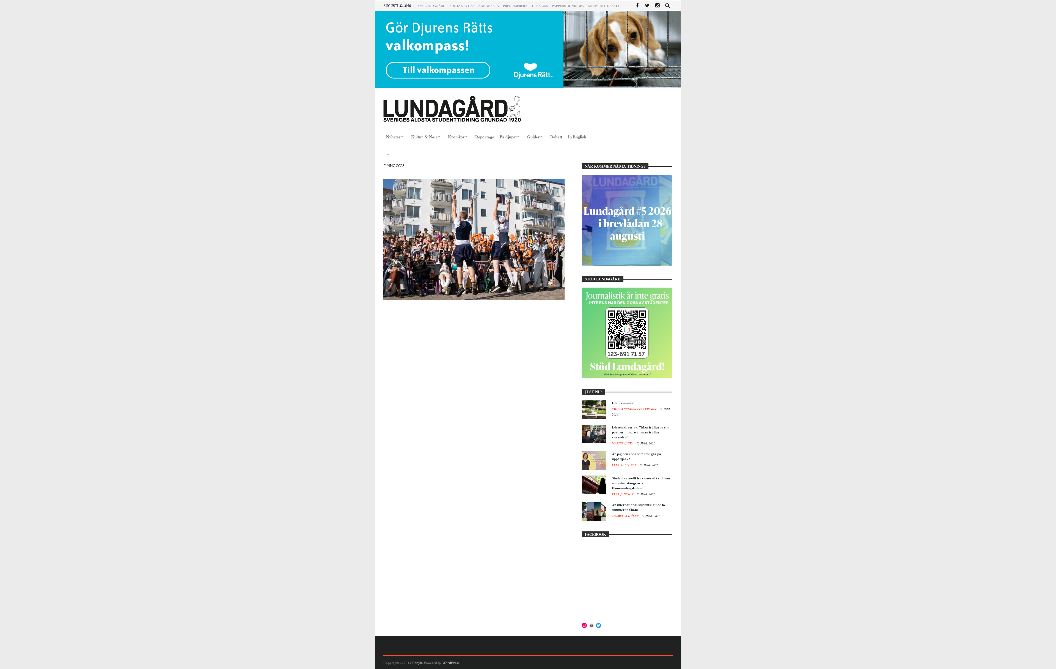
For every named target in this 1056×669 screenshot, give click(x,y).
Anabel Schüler (625, 516)
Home (387, 154)
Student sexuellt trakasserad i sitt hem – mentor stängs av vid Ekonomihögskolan (641, 482)
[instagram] (657, 6)
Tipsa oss (540, 5)
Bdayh (417, 662)
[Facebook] (637, 6)
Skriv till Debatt (603, 5)
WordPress (450, 662)
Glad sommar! (623, 402)
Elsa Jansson (623, 494)
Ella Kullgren (624, 465)
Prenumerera (515, 5)
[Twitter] (647, 6)
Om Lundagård (432, 5)
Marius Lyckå (623, 443)
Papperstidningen (568, 5)
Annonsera (488, 5)
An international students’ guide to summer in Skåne (638, 507)
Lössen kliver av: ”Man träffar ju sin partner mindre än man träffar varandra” (640, 431)
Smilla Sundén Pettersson (634, 409)
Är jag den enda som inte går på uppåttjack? (636, 456)
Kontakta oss (461, 5)
